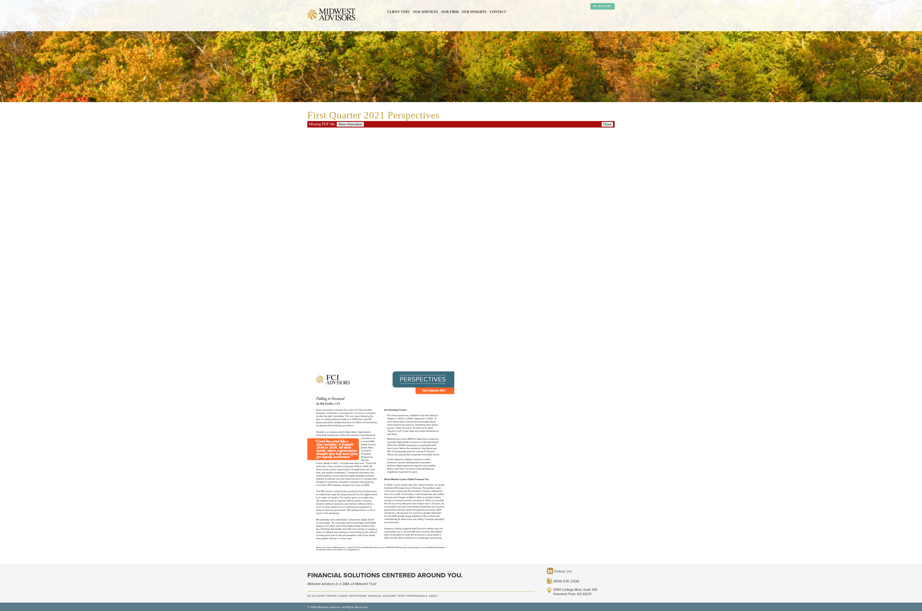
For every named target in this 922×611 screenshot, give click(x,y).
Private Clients (337, 596)
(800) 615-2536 (566, 581)
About (433, 596)
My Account (602, 6)
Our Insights (474, 12)
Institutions (358, 596)
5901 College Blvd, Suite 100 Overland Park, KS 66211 (575, 591)
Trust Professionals (412, 596)
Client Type (398, 12)
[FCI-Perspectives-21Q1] (380, 552)
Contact (498, 12)
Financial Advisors (382, 596)
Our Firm (450, 12)
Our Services (425, 12)
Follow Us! (562, 571)
